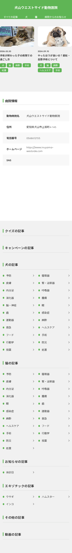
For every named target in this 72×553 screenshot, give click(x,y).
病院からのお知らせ (55, 17)
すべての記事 (11, 17)
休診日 (10, 472)
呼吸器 (45, 290)
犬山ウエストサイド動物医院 (36, 7)
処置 (4, 70)
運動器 (10, 320)
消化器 (10, 298)
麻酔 (18, 65)
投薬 (8, 349)
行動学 (10, 342)
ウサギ (10, 496)
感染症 (45, 312)
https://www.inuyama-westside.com (39, 149)
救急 (8, 327)
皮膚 (8, 283)
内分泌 (10, 290)
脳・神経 (11, 305)
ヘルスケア (45, 70)
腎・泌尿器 (48, 283)
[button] (36, 232)
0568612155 (33, 138)
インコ (10, 504)
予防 (8, 275)
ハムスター (48, 496)
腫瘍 (44, 298)
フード (10, 335)
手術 (27, 65)
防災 (44, 342)
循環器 (45, 275)
